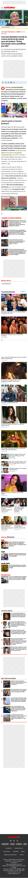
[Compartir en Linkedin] (11, 82)
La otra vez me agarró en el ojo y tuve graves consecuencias (13, 152)
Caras (12, 844)
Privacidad (15, 851)
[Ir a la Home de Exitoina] (10, 7)
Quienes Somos (19, 848)
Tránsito (21, 854)
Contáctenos (6, 851)
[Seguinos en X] (17, 841)
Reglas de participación (10, 854)
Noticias (19, 844)
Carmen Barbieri (17, 87)
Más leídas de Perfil (8, 679)
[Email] (14, 83)
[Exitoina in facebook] (14, 841)
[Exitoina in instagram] (11, 841)
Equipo (23, 851)
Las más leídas (6, 611)
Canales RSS (8, 848)
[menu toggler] (2, 7)
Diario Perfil (5, 844)
